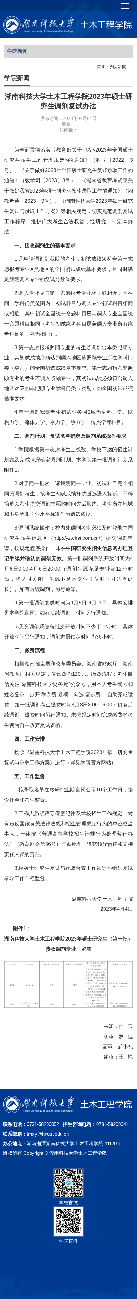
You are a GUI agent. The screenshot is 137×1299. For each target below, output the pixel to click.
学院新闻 (117, 66)
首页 (101, 66)
